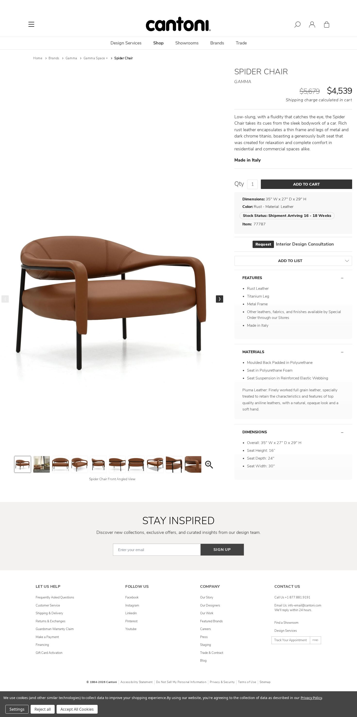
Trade (241, 43)
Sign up (222, 549)
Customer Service (48, 605)
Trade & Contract (211, 653)
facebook (131, 597)
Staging (205, 645)
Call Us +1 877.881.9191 (292, 597)
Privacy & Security (222, 682)
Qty (239, 184)
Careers (205, 629)
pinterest (131, 621)
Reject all (42, 709)
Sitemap (265, 682)
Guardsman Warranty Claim (55, 629)
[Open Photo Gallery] (209, 465)
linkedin (131, 613)
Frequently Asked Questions (55, 597)
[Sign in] (312, 25)
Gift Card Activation (49, 653)
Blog (203, 660)
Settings (17, 709)
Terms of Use (247, 682)
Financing (42, 645)
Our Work (206, 613)
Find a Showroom (286, 623)
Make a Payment (47, 637)
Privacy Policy (311, 697)
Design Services (285, 631)
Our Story (206, 597)
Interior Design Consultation (294, 244)
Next (219, 299)
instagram (132, 605)
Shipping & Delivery (49, 613)
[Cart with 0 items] (326, 25)
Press (204, 637)
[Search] (297, 25)
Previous (5, 299)
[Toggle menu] (31, 24)
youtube (130, 629)
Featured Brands (211, 621)
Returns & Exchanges (50, 621)
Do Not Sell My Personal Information (181, 682)
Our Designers (210, 605)
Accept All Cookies (77, 709)
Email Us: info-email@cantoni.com (297, 605)
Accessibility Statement (136, 682)
